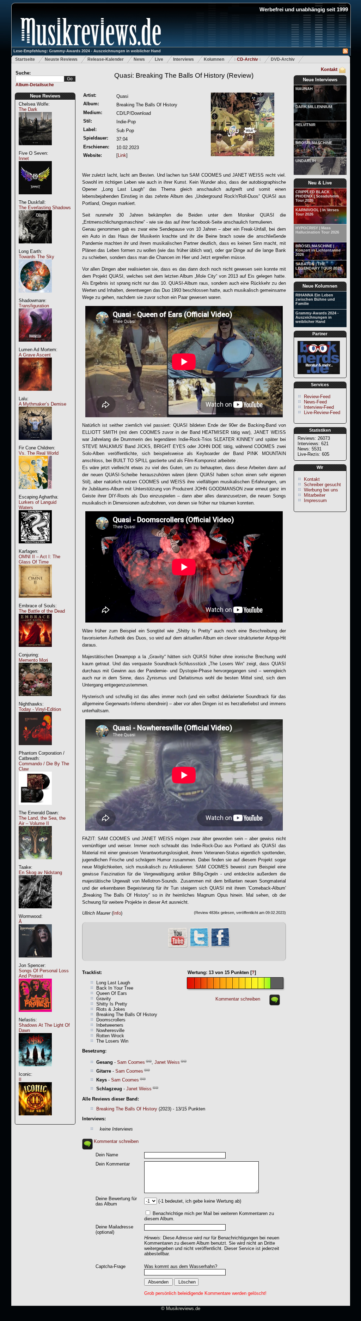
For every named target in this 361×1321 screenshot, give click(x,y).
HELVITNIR (305, 125)
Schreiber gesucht (322, 484)
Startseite (25, 59)
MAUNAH (304, 89)
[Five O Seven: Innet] (35, 198)
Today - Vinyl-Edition (40, 709)
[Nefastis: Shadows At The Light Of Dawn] (35, 1070)
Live (159, 59)
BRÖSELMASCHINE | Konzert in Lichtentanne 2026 (318, 250)
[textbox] (40, 79)
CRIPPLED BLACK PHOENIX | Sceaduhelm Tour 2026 (317, 196)
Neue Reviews (45, 96)
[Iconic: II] (35, 1119)
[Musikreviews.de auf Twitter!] (199, 946)
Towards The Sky (36, 256)
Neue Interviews (320, 79)
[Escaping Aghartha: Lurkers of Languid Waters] (35, 547)
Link (122, 155)
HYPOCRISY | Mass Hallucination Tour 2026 (317, 230)
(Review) (183, 75)
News (139, 59)
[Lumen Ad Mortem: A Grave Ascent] (35, 394)
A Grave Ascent (35, 355)
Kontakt (329, 69)
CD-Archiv (247, 59)
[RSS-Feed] (345, 52)
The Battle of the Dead (42, 611)
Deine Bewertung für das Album (116, 1201)
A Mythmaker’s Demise (42, 404)
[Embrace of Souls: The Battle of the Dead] (35, 650)
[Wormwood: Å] (35, 961)
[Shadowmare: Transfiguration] (35, 345)
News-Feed (315, 402)
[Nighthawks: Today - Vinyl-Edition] (35, 748)
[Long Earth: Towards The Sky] (35, 296)
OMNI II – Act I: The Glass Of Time (39, 559)
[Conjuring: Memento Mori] (35, 699)
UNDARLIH (305, 161)
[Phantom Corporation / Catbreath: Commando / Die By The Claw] (35, 808)
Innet (24, 158)
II (20, 1079)
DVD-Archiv (283, 59)
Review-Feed (317, 396)
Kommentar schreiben (237, 999)
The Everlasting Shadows (45, 207)
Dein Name (107, 1154)
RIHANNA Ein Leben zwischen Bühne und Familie (315, 299)
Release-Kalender (105, 59)
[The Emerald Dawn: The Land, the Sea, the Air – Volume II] (35, 863)
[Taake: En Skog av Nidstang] (35, 912)
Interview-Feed (319, 407)
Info (117, 913)
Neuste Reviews (61, 59)
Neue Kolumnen (319, 286)
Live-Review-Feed (322, 412)
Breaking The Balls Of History (126, 1108)
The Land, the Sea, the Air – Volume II (42, 820)
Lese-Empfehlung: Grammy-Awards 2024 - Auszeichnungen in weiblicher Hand (87, 51)
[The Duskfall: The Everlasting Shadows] (35, 247)
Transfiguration (34, 305)
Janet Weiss (167, 1062)
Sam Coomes (131, 1062)
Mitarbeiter (314, 495)
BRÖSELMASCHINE (313, 143)
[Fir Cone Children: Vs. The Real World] (35, 492)
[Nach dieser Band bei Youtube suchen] (177, 946)
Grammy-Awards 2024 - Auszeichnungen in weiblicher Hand (317, 317)
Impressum (315, 500)
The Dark (28, 109)
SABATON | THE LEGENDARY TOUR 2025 (318, 266)
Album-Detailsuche (35, 84)
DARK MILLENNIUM (313, 107)
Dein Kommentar (113, 1164)
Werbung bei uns (321, 490)
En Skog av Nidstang (40, 872)
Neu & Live (320, 182)
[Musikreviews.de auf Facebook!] (220, 946)
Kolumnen (214, 59)
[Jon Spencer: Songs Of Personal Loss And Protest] (35, 1015)
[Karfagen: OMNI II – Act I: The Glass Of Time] (35, 601)
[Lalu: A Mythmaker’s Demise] (35, 443)
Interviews (183, 59)
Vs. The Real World (39, 453)
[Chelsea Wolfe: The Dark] (35, 149)
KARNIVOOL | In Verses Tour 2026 (317, 212)
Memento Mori (33, 660)
